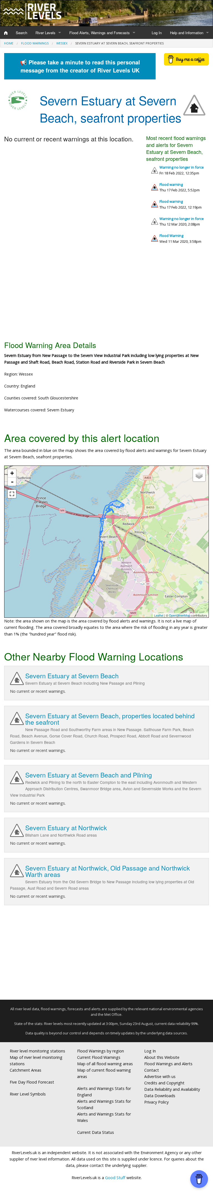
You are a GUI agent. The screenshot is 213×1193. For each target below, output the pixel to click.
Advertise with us (160, 1076)
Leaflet (158, 615)
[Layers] (199, 475)
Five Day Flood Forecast (32, 1082)
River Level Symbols (28, 1094)
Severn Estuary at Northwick (66, 827)
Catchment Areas (25, 1070)
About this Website (161, 1057)
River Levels (45, 32)
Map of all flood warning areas (105, 1063)
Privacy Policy (156, 1102)
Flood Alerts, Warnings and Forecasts (99, 32)
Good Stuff (115, 1177)
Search (21, 32)
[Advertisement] (106, 294)
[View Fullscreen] (12, 494)
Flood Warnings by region (100, 1051)
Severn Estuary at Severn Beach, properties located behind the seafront (110, 719)
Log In (157, 32)
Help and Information (186, 32)
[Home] (6, 32)
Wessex (61, 43)
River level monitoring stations (37, 1051)
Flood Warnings (35, 43)
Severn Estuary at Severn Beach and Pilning (88, 774)
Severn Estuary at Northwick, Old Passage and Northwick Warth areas (107, 871)
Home (8, 43)
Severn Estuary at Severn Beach (72, 675)
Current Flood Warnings (98, 1057)
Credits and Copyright (164, 1083)
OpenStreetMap (179, 615)
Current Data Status (95, 1132)
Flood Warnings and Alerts (168, 1063)
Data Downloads (159, 1095)
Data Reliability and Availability (172, 1089)
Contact (151, 1070)
